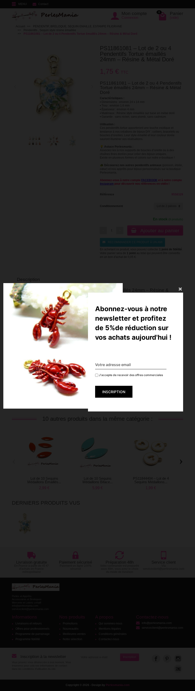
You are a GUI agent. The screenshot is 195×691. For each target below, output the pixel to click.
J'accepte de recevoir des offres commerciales (130, 375)
